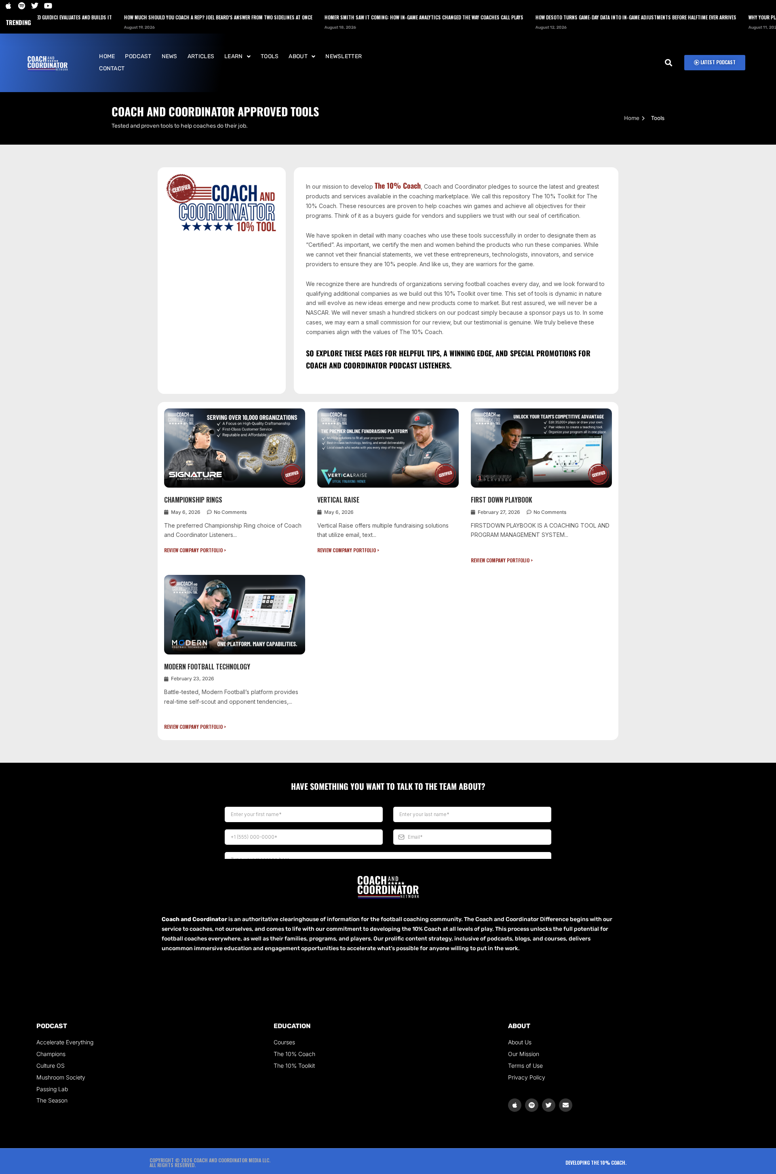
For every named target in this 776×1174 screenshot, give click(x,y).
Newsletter (343, 56)
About (298, 56)
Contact (111, 68)
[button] (237, 56)
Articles (201, 56)
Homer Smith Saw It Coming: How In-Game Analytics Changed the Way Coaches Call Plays (395, 17)
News (169, 56)
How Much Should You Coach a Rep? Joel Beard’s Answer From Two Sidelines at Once (189, 17)
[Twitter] (548, 1105)
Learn (233, 56)
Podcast (138, 56)
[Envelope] (565, 1105)
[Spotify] (531, 1105)
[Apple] (514, 1105)
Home (107, 56)
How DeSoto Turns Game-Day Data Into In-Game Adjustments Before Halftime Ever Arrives (607, 17)
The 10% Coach (398, 185)
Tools (270, 56)
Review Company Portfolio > (195, 550)
